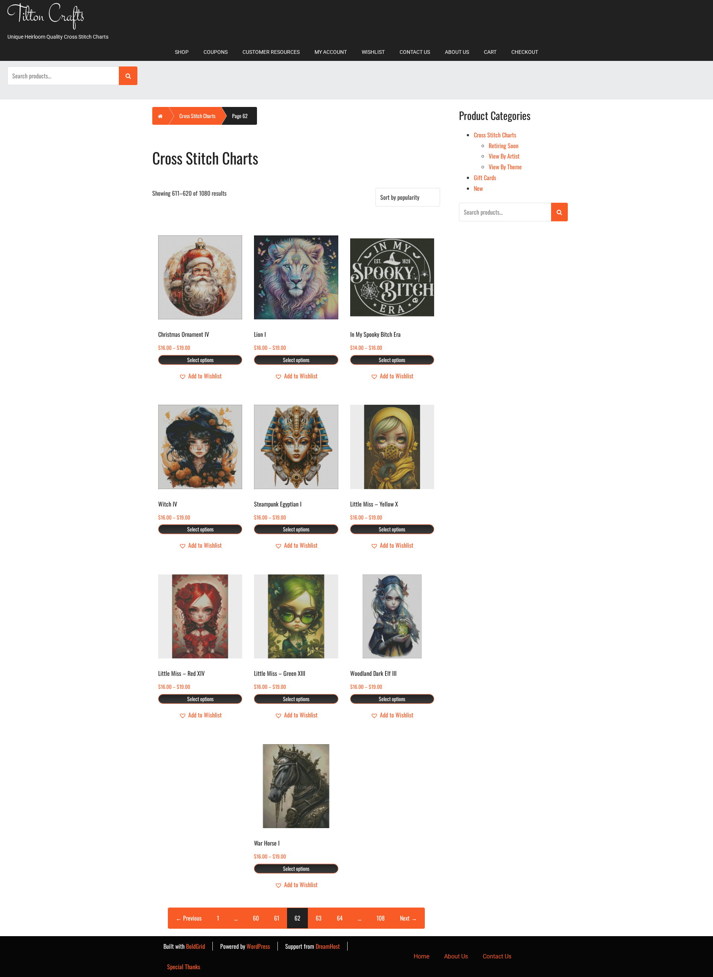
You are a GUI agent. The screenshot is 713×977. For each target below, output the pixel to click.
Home (421, 956)
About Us (457, 52)
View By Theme (505, 166)
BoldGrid (195, 946)
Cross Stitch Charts (197, 116)
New (478, 188)
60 (256, 918)
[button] (200, 376)
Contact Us (415, 52)
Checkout (524, 52)
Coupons (216, 52)
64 (340, 918)
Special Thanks (183, 966)
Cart (490, 52)
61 (276, 918)
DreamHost (328, 946)
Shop (182, 52)
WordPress (258, 946)
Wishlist (373, 52)
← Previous (189, 918)
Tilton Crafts (46, 17)
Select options (200, 360)
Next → (408, 918)
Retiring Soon (503, 145)
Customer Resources (271, 52)
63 (319, 918)
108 (381, 918)
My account (331, 52)
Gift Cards (485, 177)
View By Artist (504, 156)
